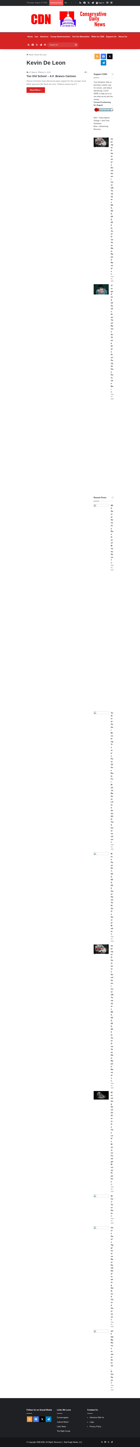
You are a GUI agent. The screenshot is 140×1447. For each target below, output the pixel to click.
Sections (44, 36)
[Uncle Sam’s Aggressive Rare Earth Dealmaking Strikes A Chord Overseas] (101, 1231)
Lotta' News (61, 1426)
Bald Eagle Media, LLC (73, 1442)
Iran (36, 36)
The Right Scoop (63, 1431)
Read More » (36, 90)
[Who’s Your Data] (101, 1200)
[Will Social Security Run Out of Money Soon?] (101, 606)
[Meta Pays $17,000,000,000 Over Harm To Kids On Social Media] (101, 857)
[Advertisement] (103, 448)
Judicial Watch (62, 1422)
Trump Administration (60, 36)
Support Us (111, 36)
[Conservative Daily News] (70, 19)
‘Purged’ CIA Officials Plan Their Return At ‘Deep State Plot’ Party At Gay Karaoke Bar (112, 337)
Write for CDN (97, 36)
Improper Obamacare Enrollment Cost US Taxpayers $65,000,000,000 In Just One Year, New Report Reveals (112, 205)
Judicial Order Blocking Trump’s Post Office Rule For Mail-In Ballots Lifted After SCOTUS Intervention (112, 776)
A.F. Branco (33, 72)
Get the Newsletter (81, 36)
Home (30, 36)
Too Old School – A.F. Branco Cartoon (51, 76)
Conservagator (62, 1417)
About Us (122, 36)
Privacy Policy (95, 1426)
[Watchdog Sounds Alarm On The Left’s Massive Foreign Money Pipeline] (101, 1095)
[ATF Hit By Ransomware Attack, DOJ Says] (101, 1335)
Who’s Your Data (112, 1204)
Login (92, 1422)
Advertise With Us (97, 1417)
